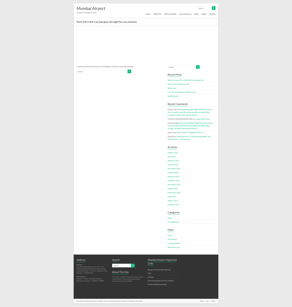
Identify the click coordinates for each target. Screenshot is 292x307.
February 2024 (173, 176)
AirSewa (151, 277)
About (204, 14)
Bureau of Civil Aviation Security (159, 270)
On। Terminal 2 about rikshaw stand (182, 92)
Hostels (212, 14)
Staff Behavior (173, 96)
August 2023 (173, 188)
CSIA (149, 273)
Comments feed (174, 243)
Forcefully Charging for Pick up (191, 132)
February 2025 (173, 160)
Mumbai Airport (91, 8)
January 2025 (173, 164)
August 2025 (173, 152)
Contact (213, 301)
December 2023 (174, 180)
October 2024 (173, 172)
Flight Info (157, 14)
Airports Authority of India (157, 284)
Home (148, 14)
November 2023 (174, 184)
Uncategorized (173, 222)
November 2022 (174, 192)
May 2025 (172, 156)
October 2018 (173, 204)
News (196, 14)
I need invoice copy (202, 119)
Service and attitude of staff (178, 84)
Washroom (172, 88)
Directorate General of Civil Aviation (161, 281)
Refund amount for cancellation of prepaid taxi (186, 80)
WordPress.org (173, 247)
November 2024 (174, 168)
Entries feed (172, 239)
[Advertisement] (146, 43)
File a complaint (170, 14)
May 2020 (172, 196)
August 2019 (173, 200)
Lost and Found (185, 14)
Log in (170, 235)
